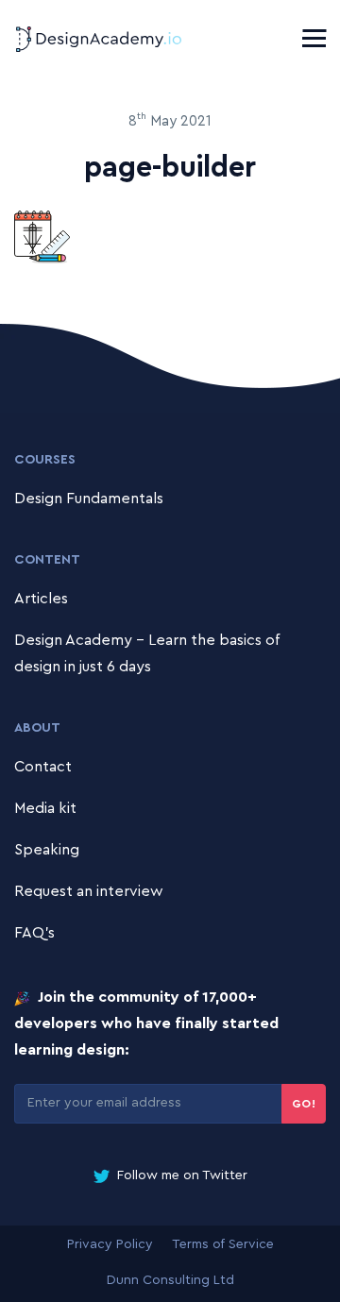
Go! (304, 1103)
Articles (41, 598)
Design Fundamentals (88, 498)
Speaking (46, 849)
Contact (43, 766)
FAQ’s (34, 932)
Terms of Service (223, 1244)
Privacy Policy (110, 1244)
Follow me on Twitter (180, 1175)
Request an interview (88, 891)
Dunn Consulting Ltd (170, 1280)
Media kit (45, 808)
